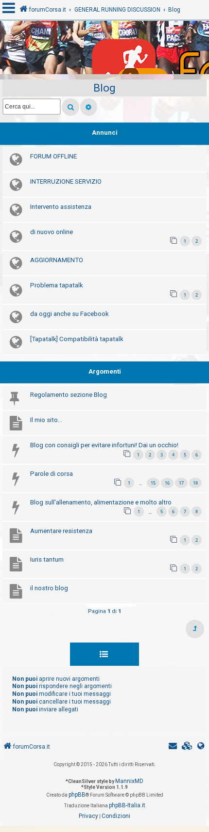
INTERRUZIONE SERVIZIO (66, 181)
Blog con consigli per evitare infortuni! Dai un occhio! (104, 445)
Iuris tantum (47, 559)
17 (181, 483)
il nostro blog (49, 588)
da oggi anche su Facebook (69, 313)
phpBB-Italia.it (127, 805)
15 (153, 483)
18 (195, 483)
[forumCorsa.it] (104, 50)
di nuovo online (51, 231)
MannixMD (129, 781)
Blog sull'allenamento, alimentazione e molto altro (101, 502)
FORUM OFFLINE (53, 156)
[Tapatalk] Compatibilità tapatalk (76, 339)
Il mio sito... (46, 420)
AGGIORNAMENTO (56, 260)
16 (167, 483)
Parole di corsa (51, 473)
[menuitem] (187, 747)
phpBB (77, 794)
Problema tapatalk (56, 285)
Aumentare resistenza (61, 530)
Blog (104, 88)
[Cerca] (70, 107)
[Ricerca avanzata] (88, 107)
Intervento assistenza (60, 206)
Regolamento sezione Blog (68, 394)
